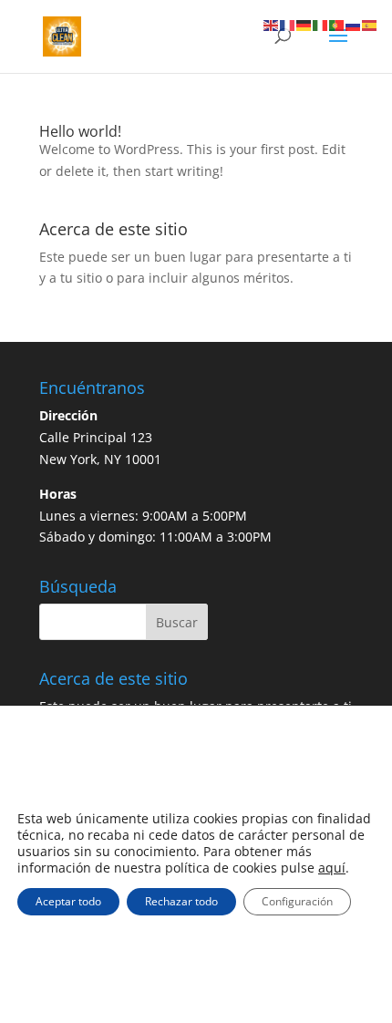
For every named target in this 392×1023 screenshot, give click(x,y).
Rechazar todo (181, 901)
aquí (332, 868)
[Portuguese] (337, 24)
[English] (271, 24)
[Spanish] (370, 24)
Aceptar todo (68, 901)
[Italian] (321, 24)
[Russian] (354, 24)
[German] (304, 24)
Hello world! (80, 131)
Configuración (297, 901)
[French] (288, 24)
